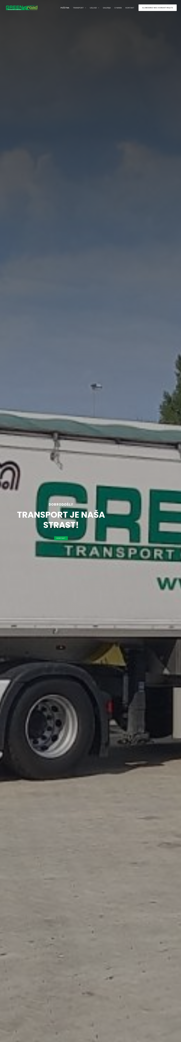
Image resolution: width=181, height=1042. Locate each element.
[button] (61, 538)
